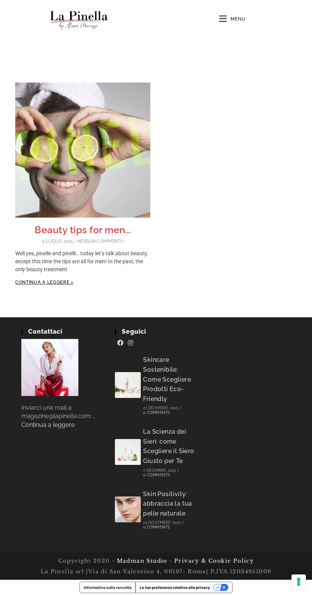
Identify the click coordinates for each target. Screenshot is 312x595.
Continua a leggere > (44, 282)
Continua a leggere (48, 424)
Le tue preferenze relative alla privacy (175, 587)
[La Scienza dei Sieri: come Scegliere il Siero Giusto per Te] (128, 452)
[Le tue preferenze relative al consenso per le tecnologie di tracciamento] (298, 581)
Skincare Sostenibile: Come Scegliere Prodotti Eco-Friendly (167, 379)
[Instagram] (130, 343)
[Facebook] (120, 343)
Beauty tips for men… (83, 229)
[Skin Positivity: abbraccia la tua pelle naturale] (128, 509)
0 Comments (156, 412)
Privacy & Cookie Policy (214, 560)
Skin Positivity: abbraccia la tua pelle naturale (167, 503)
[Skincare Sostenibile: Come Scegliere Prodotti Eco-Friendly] (128, 385)
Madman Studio (141, 560)
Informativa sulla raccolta (108, 587)
